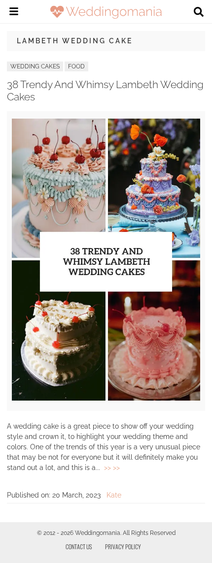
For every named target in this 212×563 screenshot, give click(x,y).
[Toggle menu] (14, 12)
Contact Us (79, 546)
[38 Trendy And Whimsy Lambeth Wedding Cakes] (106, 398)
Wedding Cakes (35, 66)
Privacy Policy (123, 546)
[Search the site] (199, 13)
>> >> (112, 467)
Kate (113, 495)
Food (76, 66)
